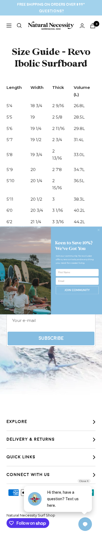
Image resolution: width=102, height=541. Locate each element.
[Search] (19, 25)
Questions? (51, 11)
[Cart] (92, 25)
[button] (77, 290)
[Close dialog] (99, 230)
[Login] (82, 25)
